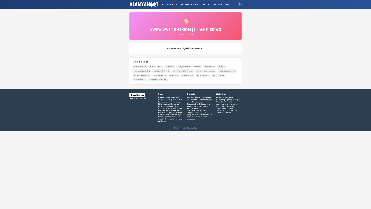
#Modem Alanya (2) (203, 75)
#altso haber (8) (210, 67)
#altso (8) (222, 67)
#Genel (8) (197, 67)
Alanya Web (206, 4)
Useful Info (228, 4)
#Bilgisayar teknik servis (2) (158, 80)
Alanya (181, 128)
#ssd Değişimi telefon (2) (142, 75)
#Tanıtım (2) (174, 75)
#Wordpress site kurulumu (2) (183, 71)
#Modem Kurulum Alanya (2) (205, 71)
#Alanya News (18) (156, 67)
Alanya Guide (217, 4)
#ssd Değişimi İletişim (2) (227, 71)
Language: (170, 4)
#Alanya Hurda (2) (139, 80)
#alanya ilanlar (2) (187, 75)
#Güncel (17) (170, 67)
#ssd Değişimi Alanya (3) (161, 71)
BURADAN (195, 115)
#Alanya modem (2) (160, 75)
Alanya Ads (195, 4)
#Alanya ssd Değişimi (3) (142, 71)
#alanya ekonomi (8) (184, 67)
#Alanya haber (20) (140, 67)
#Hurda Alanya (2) (219, 75)
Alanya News (184, 4)
